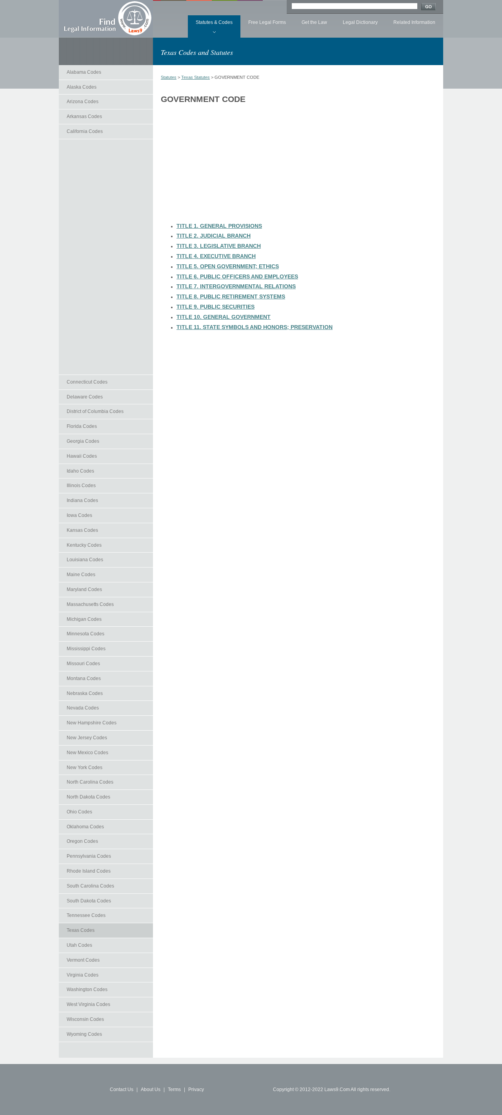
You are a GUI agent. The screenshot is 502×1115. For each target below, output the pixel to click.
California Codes (85, 131)
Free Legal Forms (267, 22)
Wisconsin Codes (85, 1019)
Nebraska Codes (85, 693)
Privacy (196, 1089)
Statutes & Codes (214, 22)
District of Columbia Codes (95, 411)
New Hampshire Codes (91, 723)
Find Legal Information (106, 18)
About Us (150, 1089)
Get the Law (314, 22)
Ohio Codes (79, 812)
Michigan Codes (84, 619)
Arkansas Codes (84, 116)
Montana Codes (84, 678)
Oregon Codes (82, 841)
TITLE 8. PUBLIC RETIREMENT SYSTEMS (230, 296)
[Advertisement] (106, 257)
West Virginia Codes (88, 1004)
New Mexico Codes (87, 752)
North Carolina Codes (90, 782)
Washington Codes (87, 989)
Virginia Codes (82, 975)
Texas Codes (81, 930)
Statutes (168, 77)
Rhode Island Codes (89, 871)
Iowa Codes (79, 515)
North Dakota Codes (88, 797)
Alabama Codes (84, 72)
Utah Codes (79, 945)
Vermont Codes (83, 960)
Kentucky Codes (84, 545)
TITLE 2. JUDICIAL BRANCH (213, 236)
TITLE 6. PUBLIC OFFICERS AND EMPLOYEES (237, 276)
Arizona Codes (82, 101)
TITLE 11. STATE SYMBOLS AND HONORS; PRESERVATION (254, 327)
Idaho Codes (80, 471)
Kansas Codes (82, 530)
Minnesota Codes (85, 634)
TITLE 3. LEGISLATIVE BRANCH (218, 246)
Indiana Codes (82, 500)
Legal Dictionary (360, 22)
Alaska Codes (81, 87)
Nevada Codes (83, 708)
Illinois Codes (81, 485)
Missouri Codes (83, 663)
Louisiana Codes (85, 559)
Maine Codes (81, 574)
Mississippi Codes (86, 648)
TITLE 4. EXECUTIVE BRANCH (216, 256)
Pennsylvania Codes (89, 856)
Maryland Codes (84, 589)
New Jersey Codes (87, 737)
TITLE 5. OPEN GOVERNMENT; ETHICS (227, 266)
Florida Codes (82, 426)
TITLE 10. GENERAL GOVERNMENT (223, 317)
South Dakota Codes (89, 901)
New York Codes (84, 767)
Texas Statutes (195, 77)
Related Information (414, 22)
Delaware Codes (85, 397)
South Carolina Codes (90, 886)
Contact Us (121, 1089)
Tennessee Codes (86, 915)
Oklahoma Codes (85, 826)
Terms (174, 1089)
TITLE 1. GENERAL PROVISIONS (219, 226)
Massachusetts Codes (90, 604)
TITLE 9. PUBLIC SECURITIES (215, 307)
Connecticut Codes (87, 382)
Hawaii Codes (82, 456)
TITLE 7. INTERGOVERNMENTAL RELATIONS (236, 286)
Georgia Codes (83, 441)
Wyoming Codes (84, 1034)
